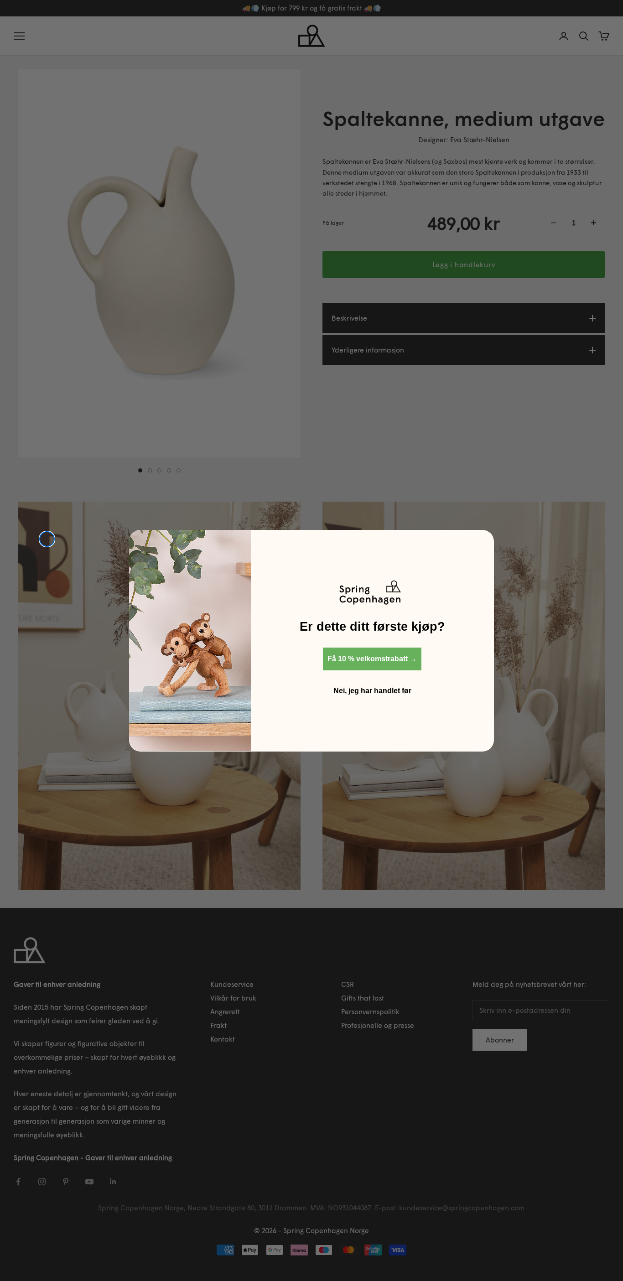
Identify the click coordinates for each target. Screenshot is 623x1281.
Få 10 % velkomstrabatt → (372, 658)
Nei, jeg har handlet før (372, 690)
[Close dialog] (47, 539)
